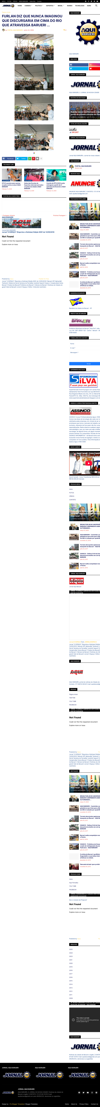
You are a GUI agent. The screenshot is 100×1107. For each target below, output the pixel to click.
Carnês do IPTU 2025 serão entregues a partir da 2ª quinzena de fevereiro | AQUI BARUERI (56, 185)
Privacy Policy (83, 1104)
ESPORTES (49, 5)
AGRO (89, 5)
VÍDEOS (15, 1)
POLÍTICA (38, 5)
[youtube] (97, 1)
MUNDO (69, 5)
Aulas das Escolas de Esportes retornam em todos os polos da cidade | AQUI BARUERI (33, 185)
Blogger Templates (32, 1104)
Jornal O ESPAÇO (75, 642)
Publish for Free (44, 279)
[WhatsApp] (29, 158)
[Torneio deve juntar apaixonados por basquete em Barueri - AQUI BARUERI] (74, 246)
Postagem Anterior (9, 215)
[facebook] (85, 1)
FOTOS (9, 1)
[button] (96, 5)
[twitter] (94, 1)
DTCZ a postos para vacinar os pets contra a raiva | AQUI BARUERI (11, 185)
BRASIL (60, 5)
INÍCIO (3, 1)
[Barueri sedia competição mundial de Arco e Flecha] (74, 265)
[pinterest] (91, 1)
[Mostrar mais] (41, 158)
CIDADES (28, 5)
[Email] (37, 158)
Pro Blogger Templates (17, 1104)
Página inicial (6, 12)
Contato (39, 1)
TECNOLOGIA (79, 5)
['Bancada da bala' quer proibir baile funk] (74, 866)
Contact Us (94, 1104)
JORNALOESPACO (90, 642)
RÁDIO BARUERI (23, 1)
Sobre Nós (32, 1)
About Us (74, 1104)
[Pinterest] (33, 158)
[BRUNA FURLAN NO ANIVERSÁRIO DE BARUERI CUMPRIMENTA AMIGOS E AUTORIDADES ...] (74, 226)
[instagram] (88, 1)
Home (20, 5)
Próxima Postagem (59, 215)
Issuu (11, 279)
